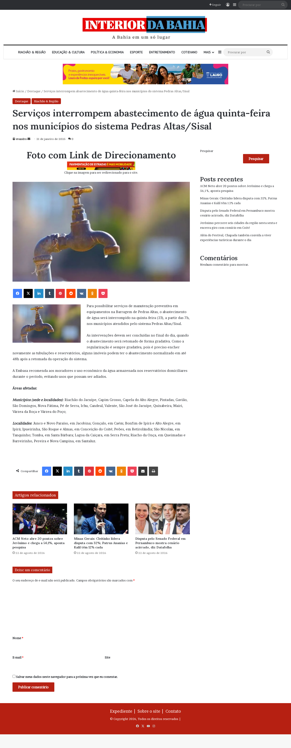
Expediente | (123, 711)
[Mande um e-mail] (29, 139)
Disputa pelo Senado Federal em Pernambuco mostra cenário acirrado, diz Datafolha (160, 543)
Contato (173, 711)
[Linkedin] (38, 293)
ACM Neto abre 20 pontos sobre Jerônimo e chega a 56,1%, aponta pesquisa (39, 543)
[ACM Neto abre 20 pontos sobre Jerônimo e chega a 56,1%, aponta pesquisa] (40, 519)
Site (107, 657)
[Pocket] (103, 293)
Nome (18, 638)
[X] (28, 293)
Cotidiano (189, 52)
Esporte (136, 52)
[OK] (92, 293)
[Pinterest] (60, 293)
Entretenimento (162, 52)
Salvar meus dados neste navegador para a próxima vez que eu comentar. (67, 677)
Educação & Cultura (68, 52)
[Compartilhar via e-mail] (142, 471)
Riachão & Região (32, 52)
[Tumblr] (49, 293)
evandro (21, 139)
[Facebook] (17, 293)
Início (19, 91)
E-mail (18, 657)
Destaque (33, 91)
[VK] (81, 293)
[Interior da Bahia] (145, 27)
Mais (207, 52)
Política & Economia (107, 52)
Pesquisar (206, 151)
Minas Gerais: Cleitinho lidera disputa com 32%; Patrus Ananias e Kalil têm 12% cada (101, 543)
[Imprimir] (153, 471)
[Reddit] (70, 293)
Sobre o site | (151, 711)
